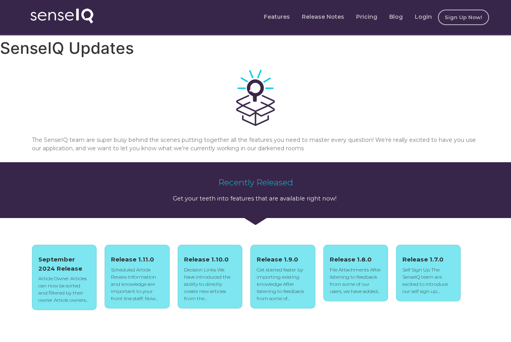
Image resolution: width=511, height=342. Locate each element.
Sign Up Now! (463, 17)
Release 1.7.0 (423, 259)
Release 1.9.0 (277, 259)
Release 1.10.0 (206, 259)
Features (277, 16)
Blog (396, 16)
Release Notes (323, 16)
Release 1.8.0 (351, 259)
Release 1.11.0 (132, 259)
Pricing (366, 16)
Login (423, 16)
